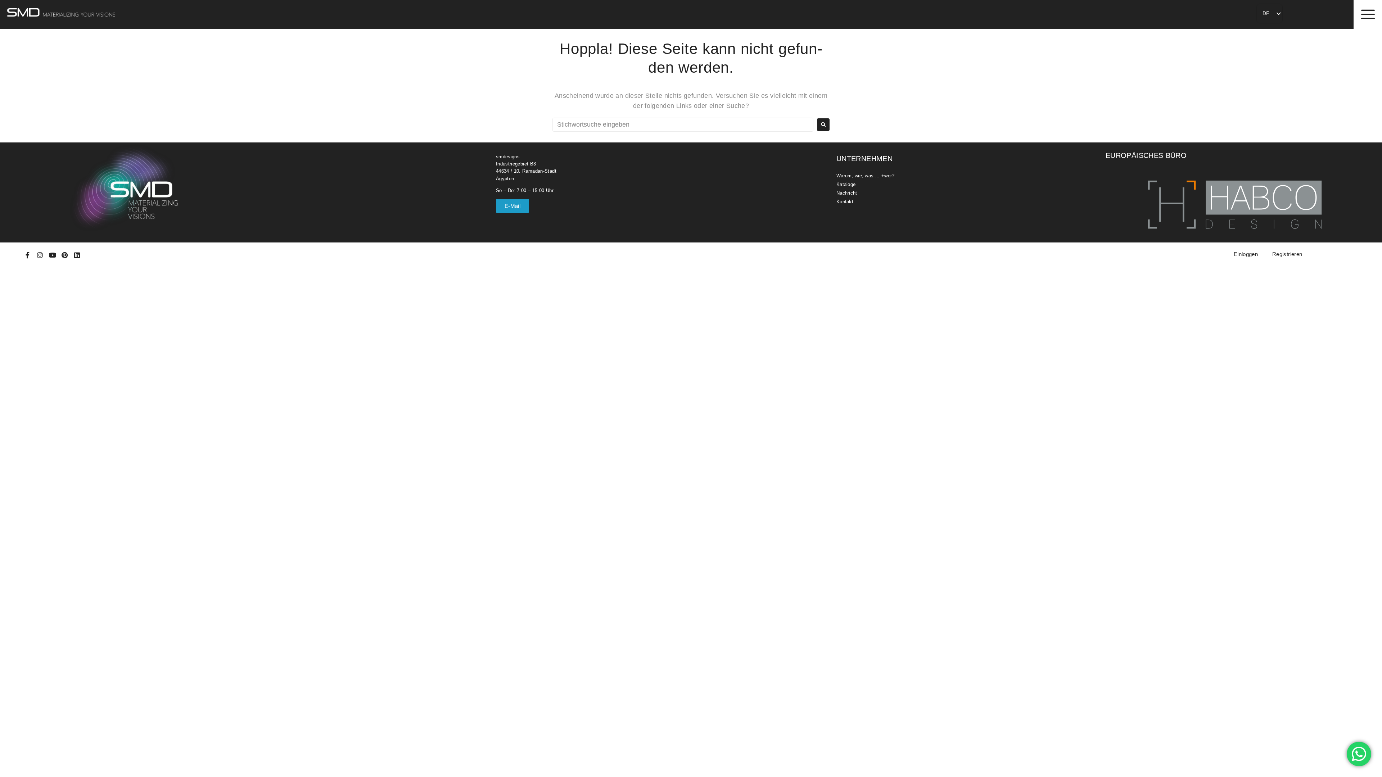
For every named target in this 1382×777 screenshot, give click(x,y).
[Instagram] (40, 255)
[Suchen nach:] (682, 125)
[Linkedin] (77, 255)
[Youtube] (52, 255)
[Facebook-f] (27, 255)
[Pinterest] (65, 255)
